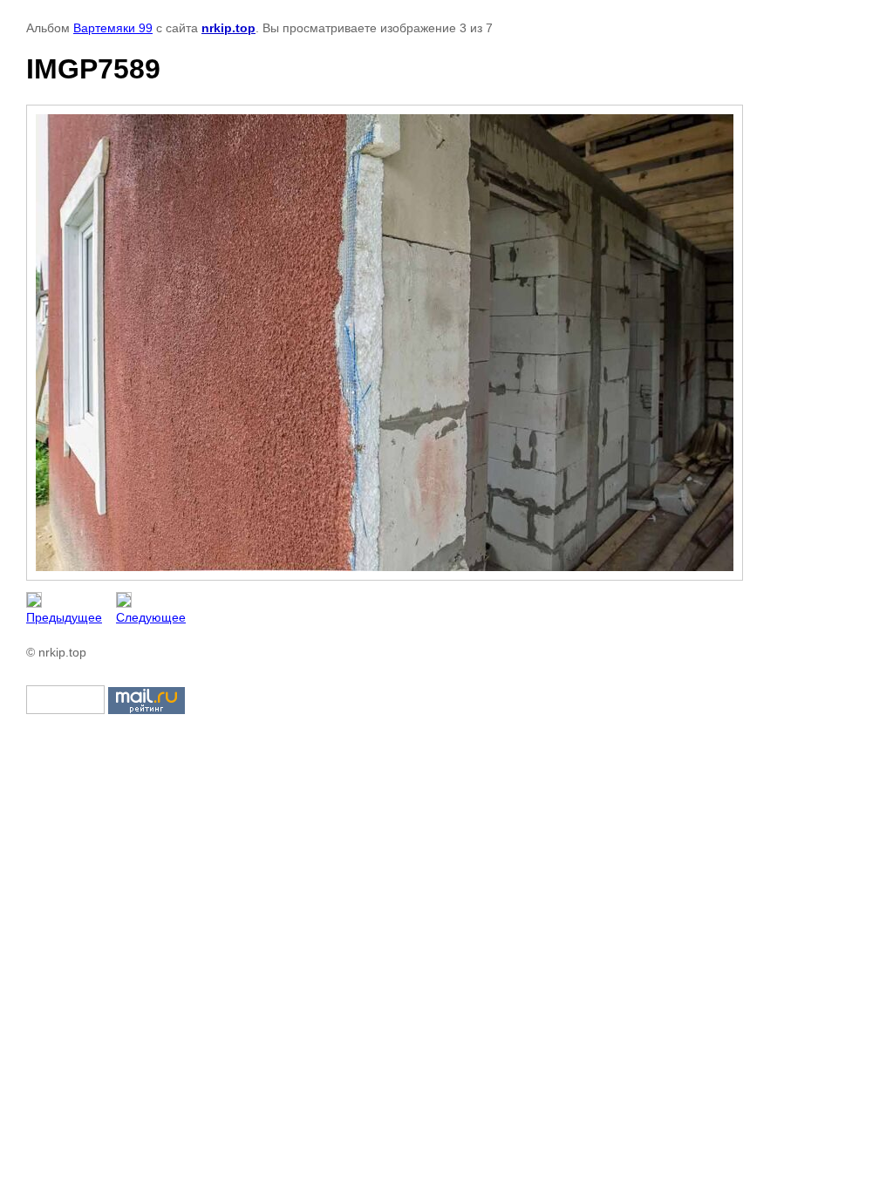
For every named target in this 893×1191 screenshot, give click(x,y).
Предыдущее (64, 617)
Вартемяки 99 (113, 28)
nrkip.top (228, 28)
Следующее (151, 617)
